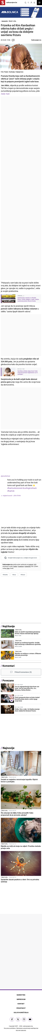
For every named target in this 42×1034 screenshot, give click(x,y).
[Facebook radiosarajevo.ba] (12, 1019)
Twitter (15, 566)
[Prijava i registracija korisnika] (31, 2)
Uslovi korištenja (21, 1012)
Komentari (8, 665)
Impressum (21, 999)
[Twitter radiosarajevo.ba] (18, 1019)
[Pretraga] (28, 2)
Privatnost (21, 1008)
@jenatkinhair (5, 476)
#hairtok (10, 491)
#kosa (14, 574)
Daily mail (5, 93)
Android (30, 564)
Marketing (21, 995)
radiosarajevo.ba (28, 1026)
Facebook (21, 566)
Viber (7, 568)
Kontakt (21, 1004)
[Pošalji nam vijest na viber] (24, 1019)
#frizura (23, 574)
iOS (35, 564)
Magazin (5, 21)
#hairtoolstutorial (14, 488)
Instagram (28, 566)
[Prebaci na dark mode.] (25, 2)
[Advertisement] (21, 188)
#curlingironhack (29, 488)
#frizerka (5, 574)
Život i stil (12, 21)
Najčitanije (8, 626)
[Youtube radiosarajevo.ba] (30, 1019)
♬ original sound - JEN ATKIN (11, 496)
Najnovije (8, 748)
